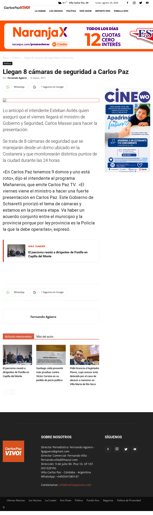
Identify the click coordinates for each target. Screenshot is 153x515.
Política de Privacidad (129, 500)
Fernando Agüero (17, 77)
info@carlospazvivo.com (75, 485)
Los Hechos (56, 11)
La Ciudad (40, 11)
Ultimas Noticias (16, 500)
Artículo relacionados (18, 336)
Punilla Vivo (121, 11)
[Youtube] (147, 3)
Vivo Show (85, 11)
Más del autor (45, 336)
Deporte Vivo (102, 11)
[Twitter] (141, 3)
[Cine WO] (127, 101)
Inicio (6, 57)
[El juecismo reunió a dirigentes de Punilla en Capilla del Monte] (17, 355)
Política (71, 11)
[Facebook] (127, 3)
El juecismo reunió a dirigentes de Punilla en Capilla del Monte (57, 254)
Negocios (108, 500)
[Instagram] (134, 3)
